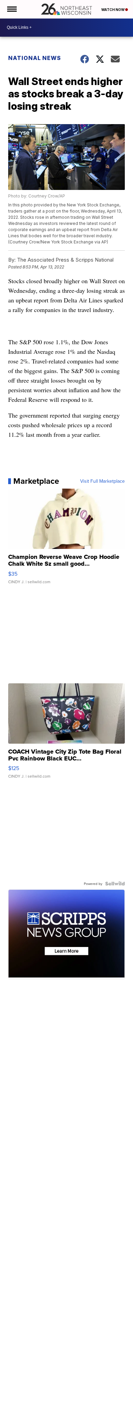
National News (34, 58)
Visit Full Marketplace (102, 481)
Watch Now (113, 10)
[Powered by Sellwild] (115, 883)
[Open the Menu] (11, 9)
